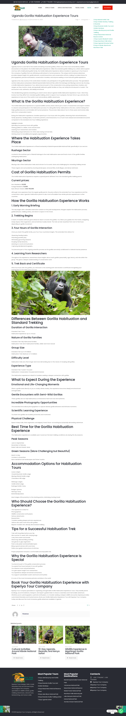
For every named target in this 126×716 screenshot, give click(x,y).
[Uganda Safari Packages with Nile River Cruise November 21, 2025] (5, 709)
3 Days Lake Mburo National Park (48, 694)
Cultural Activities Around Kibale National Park (24, 651)
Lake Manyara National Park (72, 696)
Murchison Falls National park (73, 693)
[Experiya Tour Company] (19, 8)
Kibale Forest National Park (72, 691)
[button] (121, 711)
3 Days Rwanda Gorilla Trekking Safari (49, 697)
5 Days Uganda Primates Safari (103, 43)
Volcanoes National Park (71, 685)
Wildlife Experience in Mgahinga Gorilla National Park (76, 651)
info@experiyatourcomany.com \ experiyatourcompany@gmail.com (77, 2)
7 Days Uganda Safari (45, 699)
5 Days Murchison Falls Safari (103, 41)
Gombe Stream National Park (73, 702)
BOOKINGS (107, 8)
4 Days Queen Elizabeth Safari (103, 39)
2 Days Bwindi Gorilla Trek (101, 19)
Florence (24, 19)
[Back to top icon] (112, 712)
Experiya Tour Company (100, 682)
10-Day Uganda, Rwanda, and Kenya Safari (49, 651)
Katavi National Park (70, 699)
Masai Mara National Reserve (73, 688)
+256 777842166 (48, 2)
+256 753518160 (35, 2)
